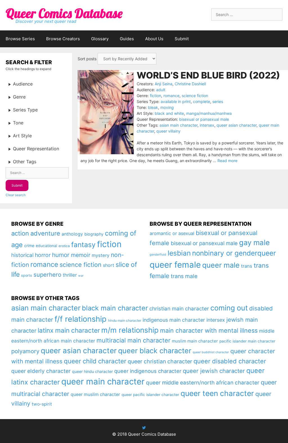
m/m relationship (130, 330)
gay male (254, 242)
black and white (169, 113)
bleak (153, 107)
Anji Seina (163, 83)
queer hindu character (92, 371)
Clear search (16, 195)
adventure (45, 233)
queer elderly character (41, 371)
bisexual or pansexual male (204, 119)
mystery (100, 255)
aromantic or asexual (172, 233)
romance (171, 95)
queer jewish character (214, 370)
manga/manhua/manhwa (209, 113)
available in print (176, 101)
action (20, 233)
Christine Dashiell (190, 83)
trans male (184, 276)
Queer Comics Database (64, 13)
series (217, 101)
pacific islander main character (247, 341)
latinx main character (69, 330)
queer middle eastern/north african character (202, 382)
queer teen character (217, 393)
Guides (127, 38)
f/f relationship (81, 319)
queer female (175, 265)
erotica (64, 246)
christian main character (179, 308)
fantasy (83, 244)
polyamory (25, 351)
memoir (80, 255)
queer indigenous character (147, 371)
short (108, 265)
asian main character (178, 125)
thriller (70, 275)
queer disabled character (230, 361)
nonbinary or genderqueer (234, 253)
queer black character (154, 350)
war (81, 276)
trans (246, 266)
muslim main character (195, 341)
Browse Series (20, 38)
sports (26, 275)
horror (43, 255)
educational (46, 245)
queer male (221, 265)
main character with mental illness (209, 330)
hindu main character (124, 320)
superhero (47, 274)
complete (201, 101)
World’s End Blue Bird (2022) (208, 75)
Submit (182, 38)
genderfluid (158, 254)
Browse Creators (63, 38)
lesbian (179, 253)
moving (167, 107)
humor (60, 254)
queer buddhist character (211, 352)
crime (29, 245)
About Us (154, 38)
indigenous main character (174, 320)
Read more (227, 160)
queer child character (95, 361)
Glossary (100, 38)
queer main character (103, 381)
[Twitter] (144, 427)
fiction (155, 95)
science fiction (195, 95)
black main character (115, 308)
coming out (229, 308)
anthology (72, 234)
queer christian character (160, 361)
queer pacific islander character (150, 394)
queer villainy (168, 131)
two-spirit (42, 404)
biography (94, 234)
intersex (207, 125)
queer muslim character (95, 394)
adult (160, 89)
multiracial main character (133, 340)
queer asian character (236, 125)
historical (22, 255)
